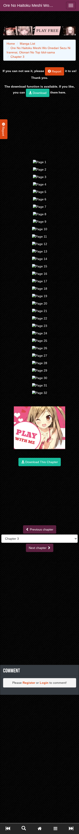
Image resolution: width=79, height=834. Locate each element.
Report (56, 71)
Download (39, 93)
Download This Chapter (41, 462)
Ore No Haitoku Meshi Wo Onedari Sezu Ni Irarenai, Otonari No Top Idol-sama (30, 5)
